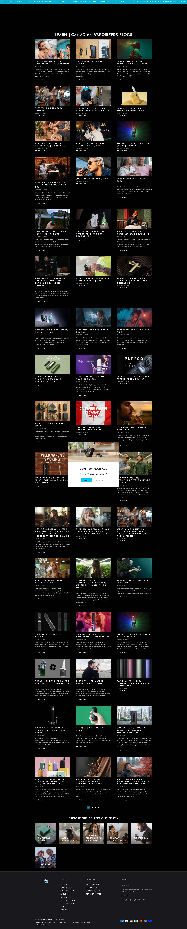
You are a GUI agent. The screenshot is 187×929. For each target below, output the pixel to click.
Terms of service (74, 922)
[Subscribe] (151, 885)
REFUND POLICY (92, 888)
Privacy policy (63, 922)
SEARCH (64, 884)
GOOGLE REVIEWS (68, 900)
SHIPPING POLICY (93, 891)
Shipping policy (85, 922)
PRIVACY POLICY (92, 884)
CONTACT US (66, 897)
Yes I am (86, 480)
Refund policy (53, 922)
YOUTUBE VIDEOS (67, 903)
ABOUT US (65, 894)
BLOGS (63, 907)
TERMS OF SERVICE (93, 894)
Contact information (43, 924)
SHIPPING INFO (66, 888)
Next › (97, 808)
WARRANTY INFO (67, 891)
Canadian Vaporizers (46, 919)
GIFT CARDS (65, 910)
